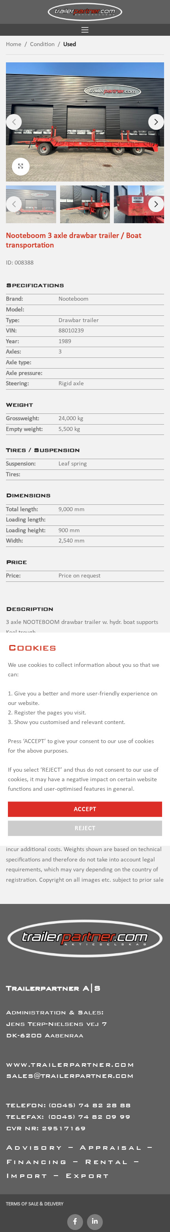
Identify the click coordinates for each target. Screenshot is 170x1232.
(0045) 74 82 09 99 (89, 1116)
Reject (85, 828)
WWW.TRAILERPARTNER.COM (70, 1064)
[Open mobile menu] (85, 30)
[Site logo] (85, 12)
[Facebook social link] (75, 1222)
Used (69, 44)
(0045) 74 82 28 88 (90, 1105)
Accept (85, 809)
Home (13, 44)
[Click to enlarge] (21, 167)
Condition (42, 44)
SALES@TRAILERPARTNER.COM (70, 1075)
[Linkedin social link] (95, 1222)
